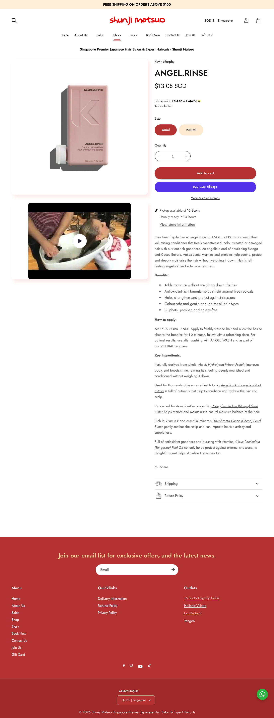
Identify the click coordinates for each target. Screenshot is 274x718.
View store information (177, 224)
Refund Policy (107, 605)
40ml (166, 129)
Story (15, 626)
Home (16, 598)
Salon (15, 612)
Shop (15, 619)
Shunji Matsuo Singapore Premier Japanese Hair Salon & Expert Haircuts (143, 712)
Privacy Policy (107, 612)
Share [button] (164, 467)
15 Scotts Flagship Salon (201, 598)
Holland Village (195, 605)
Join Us (16, 647)
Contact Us (19, 640)
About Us (18, 605)
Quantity (160, 145)
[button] (17, 20)
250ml (191, 129)
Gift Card (18, 654)
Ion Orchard (193, 613)
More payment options (205, 198)
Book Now (19, 633)
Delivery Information (112, 598)
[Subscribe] (173, 570)
